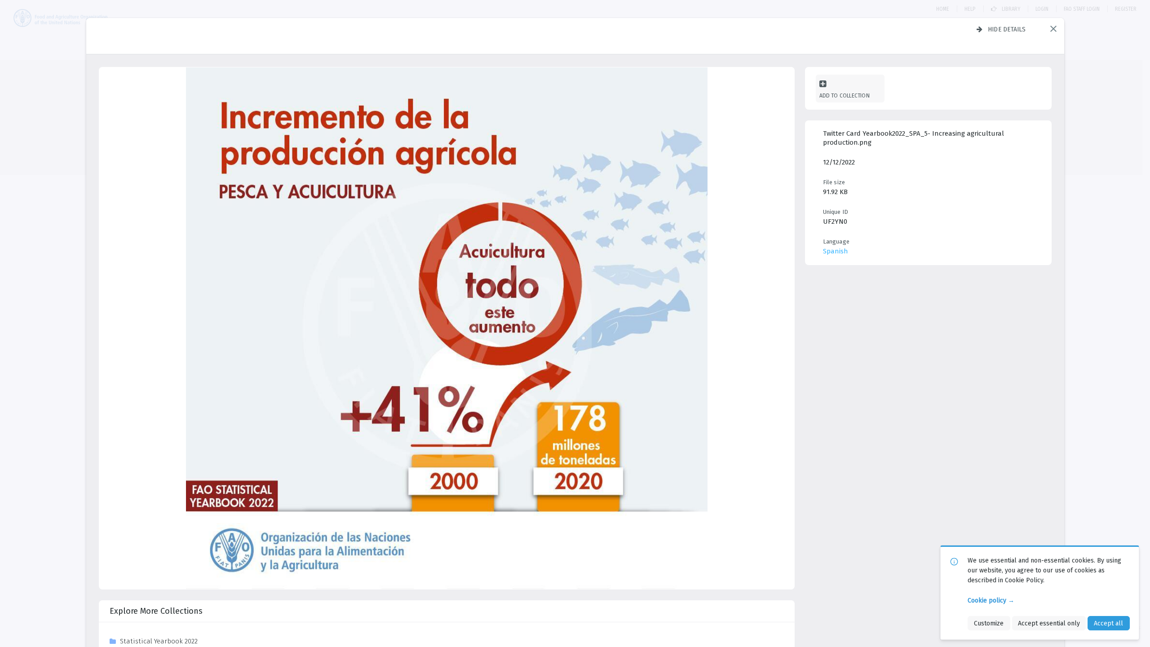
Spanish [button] (835, 251)
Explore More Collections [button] (156, 611)
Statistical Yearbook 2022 (159, 641)
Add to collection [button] (844, 95)
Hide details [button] (1007, 29)
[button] (1053, 28)
